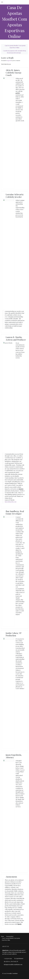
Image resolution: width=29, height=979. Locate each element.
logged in (9, 60)
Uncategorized (9, 936)
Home (2, 936)
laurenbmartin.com (10, 502)
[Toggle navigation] (2, 2)
